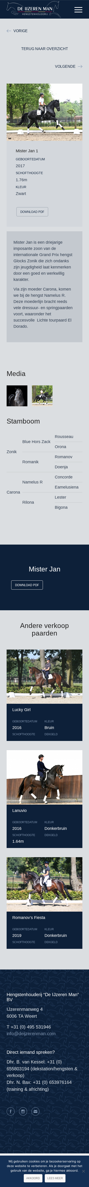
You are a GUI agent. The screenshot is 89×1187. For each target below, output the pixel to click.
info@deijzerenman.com (31, 1033)
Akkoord (33, 1178)
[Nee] (83, 1171)
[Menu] (76, 9)
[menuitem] (76, 9)
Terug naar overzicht (44, 49)
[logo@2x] (37, 9)
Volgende (65, 66)
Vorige (20, 31)
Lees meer (55, 1178)
